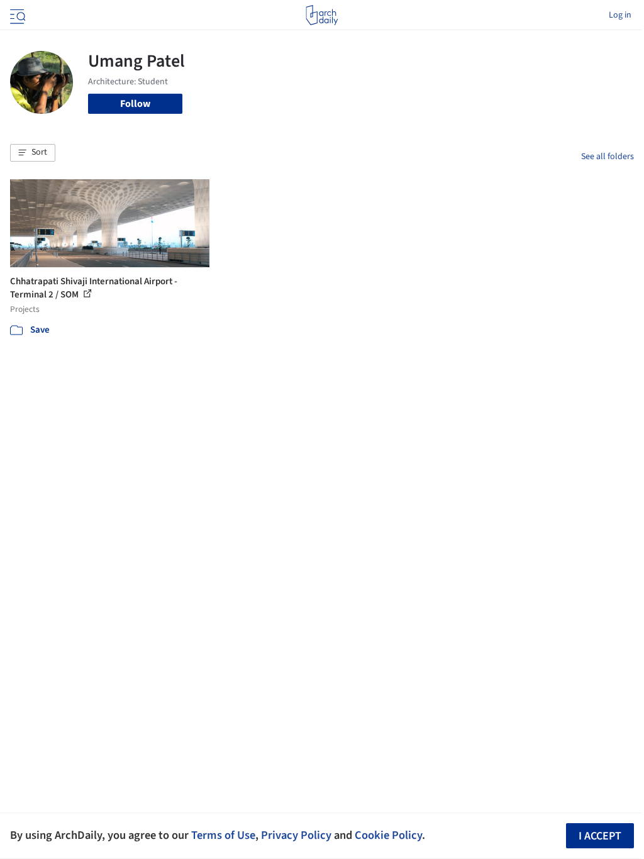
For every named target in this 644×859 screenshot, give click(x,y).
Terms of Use (223, 835)
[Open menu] (16, 15)
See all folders (607, 156)
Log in (620, 15)
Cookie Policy (388, 835)
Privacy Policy (296, 835)
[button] (32, 153)
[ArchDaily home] (322, 15)
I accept (600, 836)
